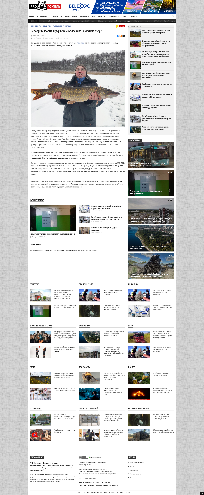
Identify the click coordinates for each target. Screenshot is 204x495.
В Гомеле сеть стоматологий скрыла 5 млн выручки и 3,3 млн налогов (121, 21)
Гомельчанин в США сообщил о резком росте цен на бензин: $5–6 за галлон (65, 417)
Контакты (133, 478)
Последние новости (134, 26)
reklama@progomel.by (100, 469)
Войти (132, 466)
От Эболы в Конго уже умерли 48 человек (161, 374)
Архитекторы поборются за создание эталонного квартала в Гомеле (155, 128)
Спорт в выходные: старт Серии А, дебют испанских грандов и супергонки (156, 31)
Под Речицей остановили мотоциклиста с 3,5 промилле (157, 85)
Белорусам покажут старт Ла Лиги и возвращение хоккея (64, 389)
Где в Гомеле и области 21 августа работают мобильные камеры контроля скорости (106, 218)
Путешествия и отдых (62, 26)
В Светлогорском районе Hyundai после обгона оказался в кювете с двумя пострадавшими (156, 43)
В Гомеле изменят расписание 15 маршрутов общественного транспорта (147, 164)
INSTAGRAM (120, 493)
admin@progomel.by (109, 474)
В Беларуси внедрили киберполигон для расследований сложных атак (113, 391)
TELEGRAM (112, 493)
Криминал (84, 16)
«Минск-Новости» (48, 38)
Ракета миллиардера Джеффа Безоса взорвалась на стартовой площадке (163, 390)
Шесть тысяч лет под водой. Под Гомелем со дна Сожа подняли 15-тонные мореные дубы (149, 275)
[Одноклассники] (121, 36)
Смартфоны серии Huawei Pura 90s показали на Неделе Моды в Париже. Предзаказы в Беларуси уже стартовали (65, 335)
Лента (31, 16)
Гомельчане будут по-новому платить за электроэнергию (60, 21)
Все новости (36, 26)
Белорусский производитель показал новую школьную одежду (64, 349)
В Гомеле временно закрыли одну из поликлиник (104, 228)
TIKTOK (128, 493)
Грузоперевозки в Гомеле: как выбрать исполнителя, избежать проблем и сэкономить (113, 433)
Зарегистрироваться (137, 462)
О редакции (134, 470)
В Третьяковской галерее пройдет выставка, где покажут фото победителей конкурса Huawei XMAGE (113, 418)
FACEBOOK (103, 493)
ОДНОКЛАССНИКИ (93, 493)
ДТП (93, 16)
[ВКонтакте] (118, 36)
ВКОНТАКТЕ (82, 493)
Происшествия (71, 16)
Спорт (124, 16)
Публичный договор (86, 485)
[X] (124, 36)
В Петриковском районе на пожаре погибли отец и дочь (163, 431)
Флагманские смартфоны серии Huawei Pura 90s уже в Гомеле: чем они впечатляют (156, 75)
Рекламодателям (135, 474)
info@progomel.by (85, 465)
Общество (57, 16)
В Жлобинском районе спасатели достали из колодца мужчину (156, 106)
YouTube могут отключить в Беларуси (64, 431)
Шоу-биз (102, 16)
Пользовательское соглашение (106, 485)
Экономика (114, 16)
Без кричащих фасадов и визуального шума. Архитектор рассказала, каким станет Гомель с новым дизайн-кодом (155, 54)
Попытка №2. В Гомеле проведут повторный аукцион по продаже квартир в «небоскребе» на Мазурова (151, 220)
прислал (80, 43)
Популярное (135, 140)
